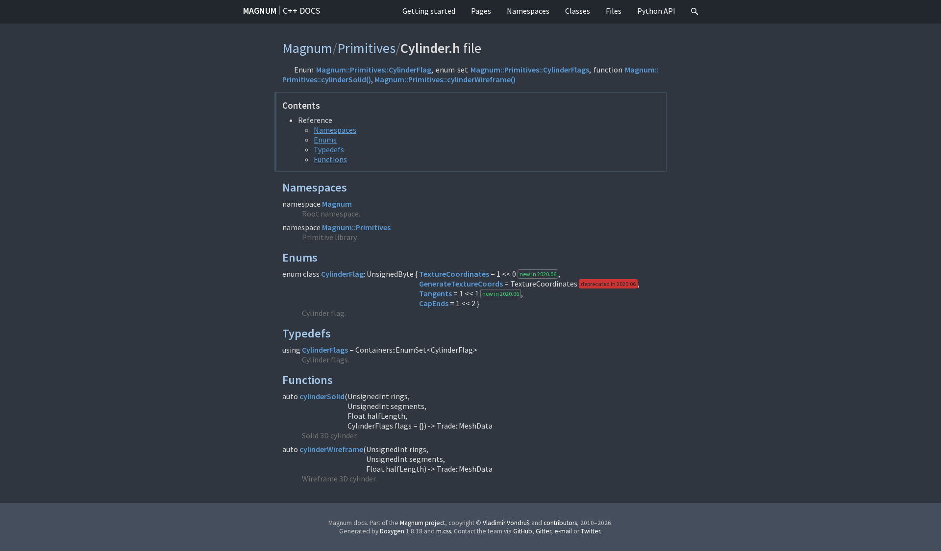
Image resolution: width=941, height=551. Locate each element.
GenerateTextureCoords (461, 283)
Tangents (435, 293)
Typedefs (329, 149)
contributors (560, 523)
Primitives (366, 48)
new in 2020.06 (538, 274)
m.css (443, 531)
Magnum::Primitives (356, 227)
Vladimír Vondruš (506, 523)
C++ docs (301, 10)
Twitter (590, 531)
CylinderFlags (325, 350)
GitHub (522, 531)
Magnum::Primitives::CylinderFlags (529, 69)
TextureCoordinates (454, 274)
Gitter (543, 531)
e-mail (563, 531)
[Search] (694, 12)
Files (613, 11)
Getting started (428, 11)
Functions (330, 159)
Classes (577, 11)
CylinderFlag (342, 274)
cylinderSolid (322, 396)
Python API (656, 11)
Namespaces (528, 11)
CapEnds (433, 303)
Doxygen (392, 531)
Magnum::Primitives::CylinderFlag (373, 69)
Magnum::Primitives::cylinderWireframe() (445, 79)
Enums (325, 139)
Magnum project (422, 523)
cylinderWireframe (331, 449)
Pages (481, 11)
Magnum (259, 10)
